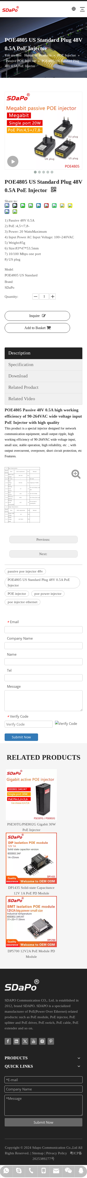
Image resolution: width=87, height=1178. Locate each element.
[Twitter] (25, 1041)
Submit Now (21, 737)
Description (19, 352)
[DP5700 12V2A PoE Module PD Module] (31, 921)
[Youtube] (33, 1041)
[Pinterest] (51, 1041)
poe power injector (47, 594)
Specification (20, 364)
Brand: (9, 282)
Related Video (21, 398)
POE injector (17, 594)
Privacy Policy (56, 1153)
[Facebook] (8, 1041)
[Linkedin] (16, 1041)
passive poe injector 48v (25, 571)
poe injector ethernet (22, 602)
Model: (9, 269)
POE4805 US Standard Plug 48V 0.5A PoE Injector (39, 582)
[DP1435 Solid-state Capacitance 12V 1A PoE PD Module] (31, 858)
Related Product (23, 387)
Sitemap (38, 1153)
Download (18, 375)
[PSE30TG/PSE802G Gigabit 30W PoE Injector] (31, 794)
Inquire (34, 316)
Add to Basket (34, 328)
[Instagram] (42, 1041)
